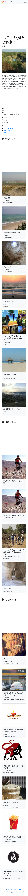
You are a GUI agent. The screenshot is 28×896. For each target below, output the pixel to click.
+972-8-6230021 (8, 128)
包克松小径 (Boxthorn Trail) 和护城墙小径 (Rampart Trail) (13, 552)
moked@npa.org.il (8, 130)
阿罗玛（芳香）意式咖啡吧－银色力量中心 (13, 694)
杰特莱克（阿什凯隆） (11, 803)
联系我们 (20, 889)
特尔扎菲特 (7, 198)
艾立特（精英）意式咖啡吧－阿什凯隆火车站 (13, 731)
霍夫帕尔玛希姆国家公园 (12, 233)
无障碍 (15, 889)
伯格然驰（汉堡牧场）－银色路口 (13, 767)
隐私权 (7, 889)
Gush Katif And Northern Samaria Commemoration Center (13, 338)
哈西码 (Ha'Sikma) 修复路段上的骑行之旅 (13, 516)
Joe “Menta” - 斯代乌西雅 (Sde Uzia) (13, 872)
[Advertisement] (14, 20)
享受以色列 (8, 2)
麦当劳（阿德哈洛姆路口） (13, 837)
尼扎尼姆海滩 (8, 302)
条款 (11, 889)
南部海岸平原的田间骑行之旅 (13, 482)
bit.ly (5, 132)
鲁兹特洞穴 (7, 588)
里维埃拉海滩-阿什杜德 (12, 409)
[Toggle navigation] (25, 2)
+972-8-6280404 (8, 126)
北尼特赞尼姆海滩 (10, 374)
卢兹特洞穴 (7, 267)
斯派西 (5, 659)
